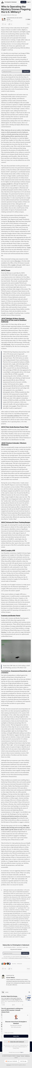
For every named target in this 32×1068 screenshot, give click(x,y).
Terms (22, 1056)
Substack (8, 1065)
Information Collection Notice (18, 1046)
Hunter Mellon (10, 977)
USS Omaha (7, 344)
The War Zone (11, 221)
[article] (16, 1000)
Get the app (23, 1061)
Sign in (29, 2)
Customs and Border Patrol (10, 615)
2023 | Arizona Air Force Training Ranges (15, 522)
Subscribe (23, 2)
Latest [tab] (6, 992)
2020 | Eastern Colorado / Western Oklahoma (13, 444)
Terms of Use (23, 1045)
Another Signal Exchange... (9, 996)
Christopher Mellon (11, 17)
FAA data (17, 261)
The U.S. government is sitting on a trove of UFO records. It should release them (12, 1010)
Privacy (18, 1056)
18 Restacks (19, 963)
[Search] (29, 992)
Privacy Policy (16, 1048)
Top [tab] (3, 992)
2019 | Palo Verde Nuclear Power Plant (15, 427)
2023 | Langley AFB (8, 550)
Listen (28, 19)
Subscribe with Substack (17, 1041)
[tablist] (5, 992)
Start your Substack (12, 1061)
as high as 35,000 (5, 184)
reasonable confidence (13, 416)
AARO (13, 265)
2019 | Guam (5, 270)
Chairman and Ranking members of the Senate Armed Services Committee (14, 817)
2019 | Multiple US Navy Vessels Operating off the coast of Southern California (13, 320)
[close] (27, 1015)
